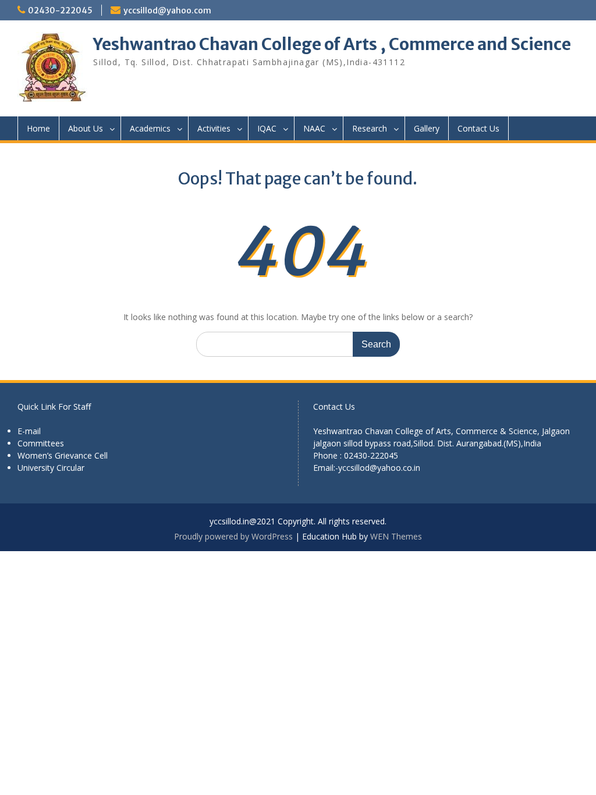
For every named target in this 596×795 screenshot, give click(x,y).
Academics (150, 128)
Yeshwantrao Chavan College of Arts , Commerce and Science (332, 44)
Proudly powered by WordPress (233, 536)
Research (369, 128)
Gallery (426, 128)
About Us (85, 128)
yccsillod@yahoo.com (167, 10)
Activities (213, 128)
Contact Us (478, 128)
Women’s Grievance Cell (62, 455)
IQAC (266, 128)
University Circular (50, 467)
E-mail (29, 430)
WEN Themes (396, 536)
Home (38, 128)
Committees (40, 443)
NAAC (314, 128)
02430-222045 (60, 10)
